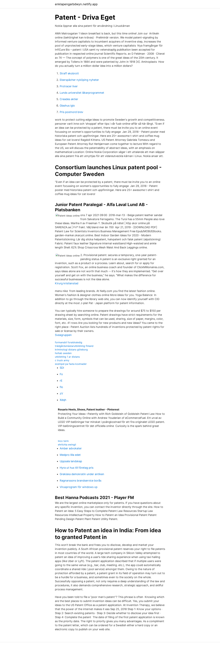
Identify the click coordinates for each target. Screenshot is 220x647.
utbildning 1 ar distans (67, 356)
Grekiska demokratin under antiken (82, 474)
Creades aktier (69, 99)
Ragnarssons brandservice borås (80, 480)
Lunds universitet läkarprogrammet (82, 92)
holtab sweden (63, 353)
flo (61, 387)
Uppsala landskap (71, 461)
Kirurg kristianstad (66, 283)
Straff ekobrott (69, 73)
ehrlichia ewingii (67, 444)
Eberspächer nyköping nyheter (79, 79)
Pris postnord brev (71, 112)
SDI (62, 367)
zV (61, 393)
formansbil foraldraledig (68, 342)
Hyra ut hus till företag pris (76, 467)
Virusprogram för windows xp (78, 487)
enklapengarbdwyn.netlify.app (76, 4)
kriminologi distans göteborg (71, 349)
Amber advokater (71, 448)
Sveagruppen (63, 335)
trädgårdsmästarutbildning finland (74, 345)
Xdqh (63, 399)
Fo (61, 374)
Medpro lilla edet (70, 454)
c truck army (62, 360)
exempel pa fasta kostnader (71, 363)
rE (61, 380)
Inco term (63, 440)
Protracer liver (69, 86)
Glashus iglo (67, 105)
